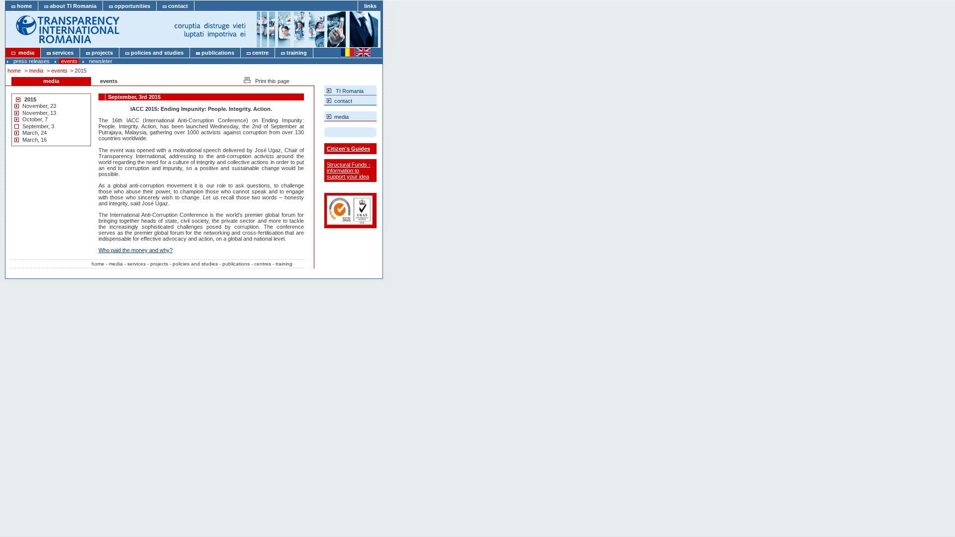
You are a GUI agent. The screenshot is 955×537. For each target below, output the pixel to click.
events (69, 61)
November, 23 (39, 106)
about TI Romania (72, 6)
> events (58, 71)
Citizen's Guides (348, 149)
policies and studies (156, 53)
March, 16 (34, 140)
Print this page (270, 81)
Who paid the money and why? (135, 250)
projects (101, 53)
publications (217, 53)
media (24, 53)
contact (177, 6)
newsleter (100, 61)
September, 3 (38, 126)
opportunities (131, 6)
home (23, 6)
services (62, 53)
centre (260, 53)
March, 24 (34, 133)
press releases (31, 61)
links (370, 6)
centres (262, 264)
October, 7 (35, 119)
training (296, 53)
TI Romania (347, 91)
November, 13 (39, 113)
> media (34, 71)
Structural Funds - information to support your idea (349, 170)
